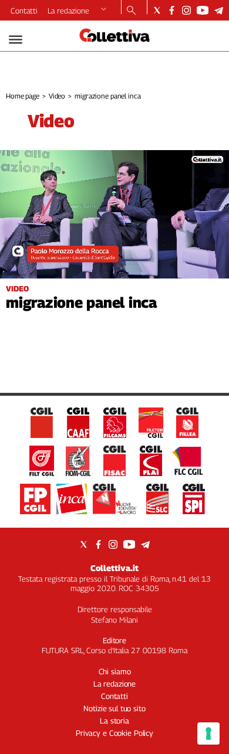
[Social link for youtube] (202, 10)
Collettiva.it (114, 568)
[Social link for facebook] (171, 10)
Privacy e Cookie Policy (114, 733)
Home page (22, 95)
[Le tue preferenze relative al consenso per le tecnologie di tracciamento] (208, 733)
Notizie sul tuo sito (114, 708)
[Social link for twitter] (157, 10)
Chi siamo (115, 671)
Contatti (24, 10)
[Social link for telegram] (218, 10)
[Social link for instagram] (186, 10)
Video (57, 95)
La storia (114, 720)
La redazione (68, 10)
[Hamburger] (15, 39)
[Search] (131, 11)
